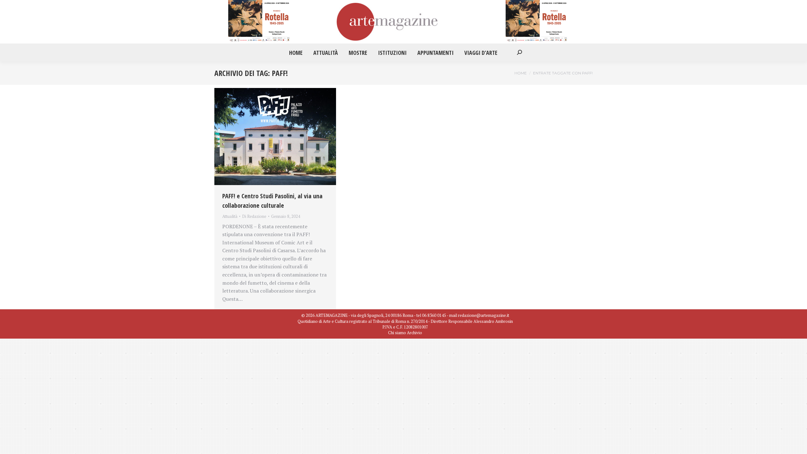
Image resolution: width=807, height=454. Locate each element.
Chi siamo (397, 332)
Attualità (229, 216)
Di (254, 216)
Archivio (414, 332)
